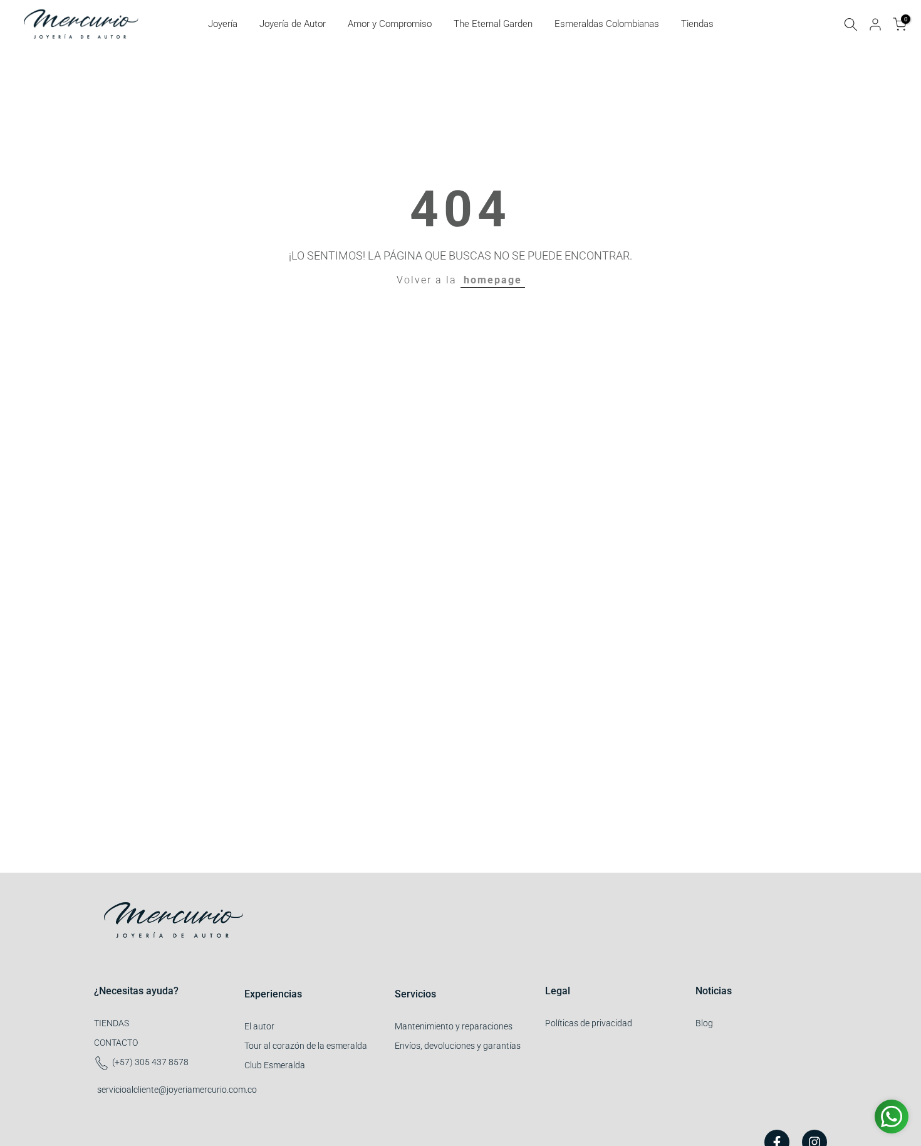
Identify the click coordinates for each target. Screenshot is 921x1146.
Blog (704, 1023)
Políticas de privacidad (588, 1023)
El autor (259, 1026)
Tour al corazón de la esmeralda (305, 1046)
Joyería (222, 23)
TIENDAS (111, 1023)
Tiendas (697, 23)
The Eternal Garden (493, 23)
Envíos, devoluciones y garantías (458, 1046)
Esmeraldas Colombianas (606, 23)
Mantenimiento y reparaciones (454, 1026)
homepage (493, 280)
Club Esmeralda (274, 1065)
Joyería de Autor (292, 23)
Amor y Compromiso (390, 23)
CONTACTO (116, 1043)
